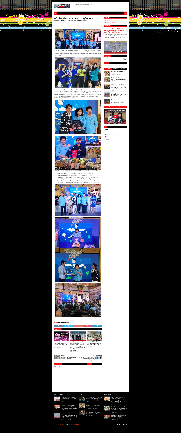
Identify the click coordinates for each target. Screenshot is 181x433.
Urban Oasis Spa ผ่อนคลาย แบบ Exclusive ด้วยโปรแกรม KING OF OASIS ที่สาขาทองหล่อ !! (93, 412)
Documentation (78, 13)
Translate (114, 22)
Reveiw (106, 129)
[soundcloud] (126, 1)
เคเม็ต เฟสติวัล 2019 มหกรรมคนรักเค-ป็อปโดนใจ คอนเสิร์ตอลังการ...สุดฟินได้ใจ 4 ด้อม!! (118, 417)
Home (55, 1)
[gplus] (116, 1)
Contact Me (91, 13)
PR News (59, 13)
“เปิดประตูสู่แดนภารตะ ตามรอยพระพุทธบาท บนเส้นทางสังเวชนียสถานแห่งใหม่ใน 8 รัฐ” (118, 94)
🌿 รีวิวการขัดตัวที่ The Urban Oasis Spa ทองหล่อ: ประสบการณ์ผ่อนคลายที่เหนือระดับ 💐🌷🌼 (94, 398)
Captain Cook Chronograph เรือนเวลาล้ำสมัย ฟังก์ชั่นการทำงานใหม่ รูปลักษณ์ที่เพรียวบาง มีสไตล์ (118, 101)
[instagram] (121, 1)
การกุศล (60, 322)
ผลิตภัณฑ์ (106, 136)
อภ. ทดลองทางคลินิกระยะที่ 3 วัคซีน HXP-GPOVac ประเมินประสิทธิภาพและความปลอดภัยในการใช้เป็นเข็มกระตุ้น (114, 30)
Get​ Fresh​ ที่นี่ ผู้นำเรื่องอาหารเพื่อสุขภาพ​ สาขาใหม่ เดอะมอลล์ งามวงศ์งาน (118, 79)
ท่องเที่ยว (106, 134)
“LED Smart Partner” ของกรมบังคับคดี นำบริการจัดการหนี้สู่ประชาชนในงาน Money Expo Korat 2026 (60, 344)
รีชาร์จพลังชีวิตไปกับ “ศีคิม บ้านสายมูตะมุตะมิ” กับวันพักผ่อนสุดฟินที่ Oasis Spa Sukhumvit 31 (94, 343)
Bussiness (66, 13)
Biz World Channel (75, 424)
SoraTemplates (62, 424)
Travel (71, 13)
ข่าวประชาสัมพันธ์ (66, 322)
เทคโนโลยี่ (107, 139)
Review (85, 13)
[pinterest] (119, 1)
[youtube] (117, 1)
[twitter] (114, 1)
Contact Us (61, 1)
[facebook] (112, 1)
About (57, 1)
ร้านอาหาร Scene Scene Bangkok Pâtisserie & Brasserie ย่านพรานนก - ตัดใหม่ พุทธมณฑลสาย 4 (94, 405)
